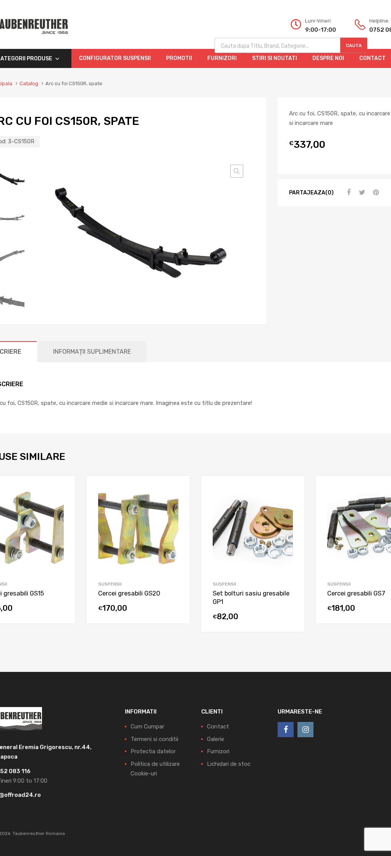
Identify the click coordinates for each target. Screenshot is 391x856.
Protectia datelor (153, 751)
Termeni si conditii (154, 739)
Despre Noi (328, 58)
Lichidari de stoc (228, 764)
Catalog (28, 83)
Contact (218, 726)
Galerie (215, 739)
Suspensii (109, 584)
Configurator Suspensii (115, 58)
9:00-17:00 (320, 29)
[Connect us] (286, 729)
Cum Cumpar (147, 726)
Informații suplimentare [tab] (92, 351)
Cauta (354, 45)
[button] (236, 171)
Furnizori (222, 58)
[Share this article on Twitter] (361, 192)
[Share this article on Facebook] (347, 192)
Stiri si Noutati (274, 58)
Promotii (179, 58)
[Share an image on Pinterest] (375, 192)
